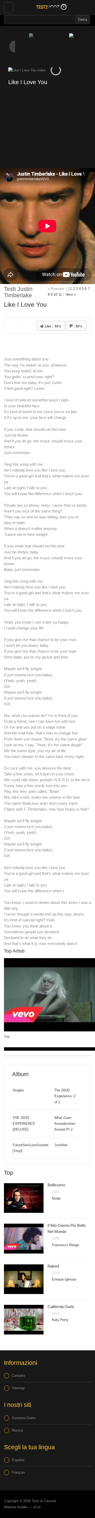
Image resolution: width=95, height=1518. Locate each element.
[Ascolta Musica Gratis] (50, 6)
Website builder (15, 1507)
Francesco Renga (65, 1245)
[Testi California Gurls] (24, 1319)
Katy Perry (60, 1320)
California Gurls (61, 1306)
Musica (17, 1430)
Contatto (18, 1376)
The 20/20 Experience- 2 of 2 (64, 1096)
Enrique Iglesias (64, 1279)
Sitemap (18, 1388)
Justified (60, 1145)
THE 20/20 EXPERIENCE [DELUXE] (24, 1123)
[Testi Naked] (24, 1279)
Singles (18, 1090)
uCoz (37, 1507)
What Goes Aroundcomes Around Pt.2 (64, 1123)
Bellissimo (56, 1185)
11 (60, 294)
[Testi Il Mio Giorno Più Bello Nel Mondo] (24, 1238)
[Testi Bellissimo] (24, 1198)
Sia (7, 1036)
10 (55, 294)
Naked (53, 1266)
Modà (56, 1198)
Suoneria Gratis (24, 1418)
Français (18, 1472)
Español (18, 1460)
